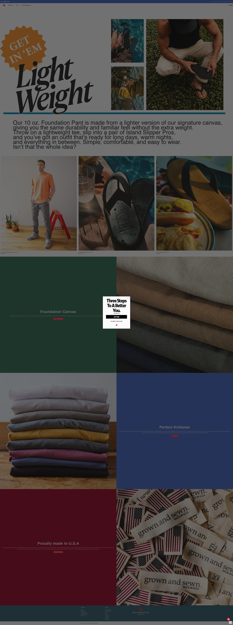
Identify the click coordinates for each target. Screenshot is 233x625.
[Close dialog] (129, 298)
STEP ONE (116, 317)
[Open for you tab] (228, 619)
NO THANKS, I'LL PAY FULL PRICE (116, 321)
